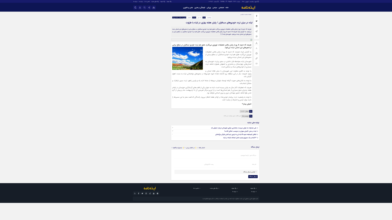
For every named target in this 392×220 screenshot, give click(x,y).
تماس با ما (147, 1)
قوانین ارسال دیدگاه (249, 172)
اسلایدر (242, 14)
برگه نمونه (169, 1)
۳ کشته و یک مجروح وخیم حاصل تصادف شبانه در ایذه (239, 138)
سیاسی (214, 7)
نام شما (254, 164)
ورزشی (209, 7)
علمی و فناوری (188, 7)
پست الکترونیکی (208, 164)
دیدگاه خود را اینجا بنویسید (248, 155)
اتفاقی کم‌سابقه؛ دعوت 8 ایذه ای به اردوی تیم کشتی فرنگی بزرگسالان (235, 134)
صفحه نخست (247, 14)
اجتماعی (221, 7)
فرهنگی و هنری (199, 7)
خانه (227, 7)
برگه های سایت (155, 1)
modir (242, 111)
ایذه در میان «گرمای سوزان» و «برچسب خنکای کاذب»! (240, 131)
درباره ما (141, 1)
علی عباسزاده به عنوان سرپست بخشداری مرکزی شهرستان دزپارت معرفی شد (233, 128)
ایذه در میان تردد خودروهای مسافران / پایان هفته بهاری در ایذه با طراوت (219, 22)
